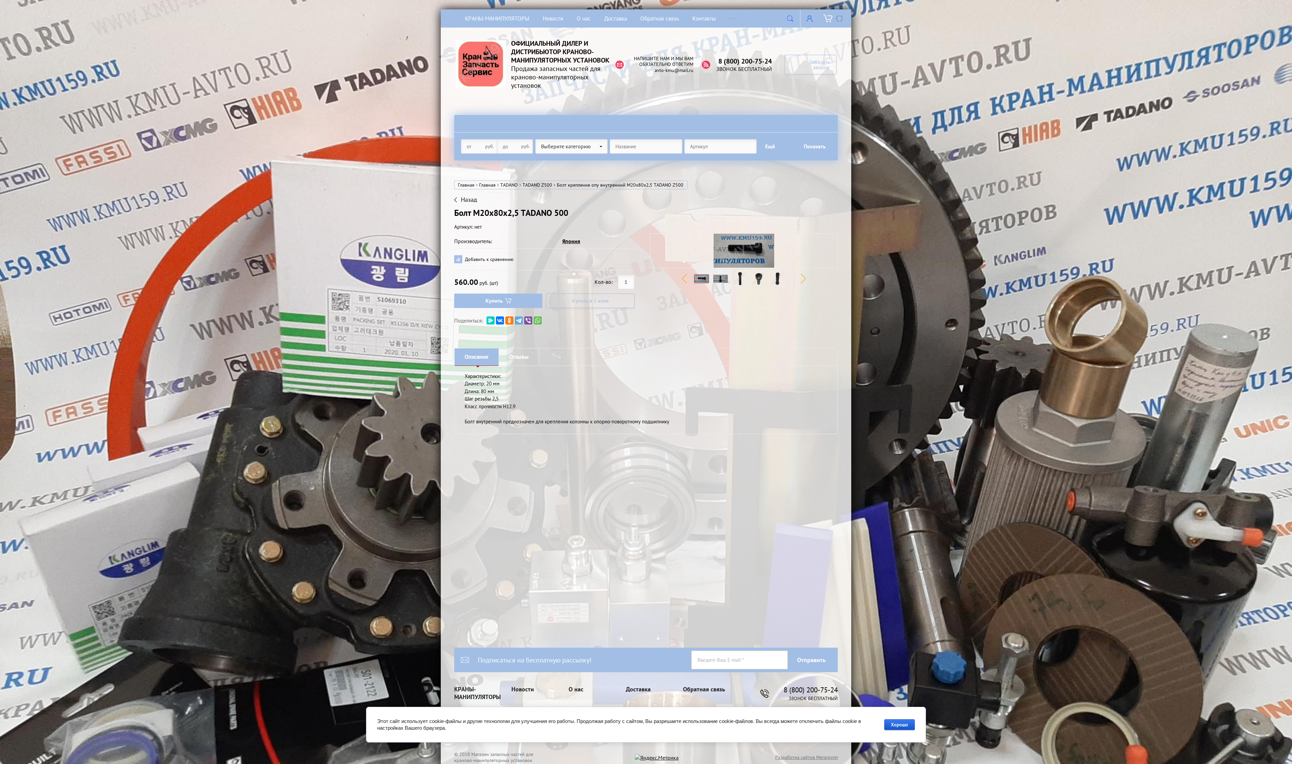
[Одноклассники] (509, 320)
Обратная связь (704, 689)
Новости (522, 689)
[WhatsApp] (538, 320)
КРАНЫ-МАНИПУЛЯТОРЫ (477, 693)
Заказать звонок (819, 65)
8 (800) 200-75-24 (745, 61)
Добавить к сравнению (488, 259)
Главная (466, 185)
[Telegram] (519, 320)
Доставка (638, 689)
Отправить (811, 660)
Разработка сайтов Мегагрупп (806, 757)
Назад (469, 199)
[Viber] (528, 320)
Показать (815, 146)
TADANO (509, 185)
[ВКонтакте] (500, 320)
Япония (571, 241)
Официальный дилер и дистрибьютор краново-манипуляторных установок (560, 52)
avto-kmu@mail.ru (674, 70)
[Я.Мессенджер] (491, 320)
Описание (477, 356)
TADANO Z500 (537, 185)
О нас (576, 689)
